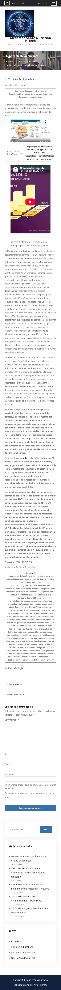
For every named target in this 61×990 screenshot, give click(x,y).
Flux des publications (22, 947)
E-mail (8, 764)
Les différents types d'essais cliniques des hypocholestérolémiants (38, 153)
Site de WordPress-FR (23, 958)
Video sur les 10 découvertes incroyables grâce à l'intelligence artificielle (28, 872)
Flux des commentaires (23, 952)
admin (31, 79)
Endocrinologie (15, 668)
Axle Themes (41, 985)
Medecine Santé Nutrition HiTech (30, 39)
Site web (9, 774)
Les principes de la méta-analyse (40, 147)
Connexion (16, 941)
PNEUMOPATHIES (15, 694)
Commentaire (12, 720)
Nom (7, 754)
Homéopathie (15, 684)
